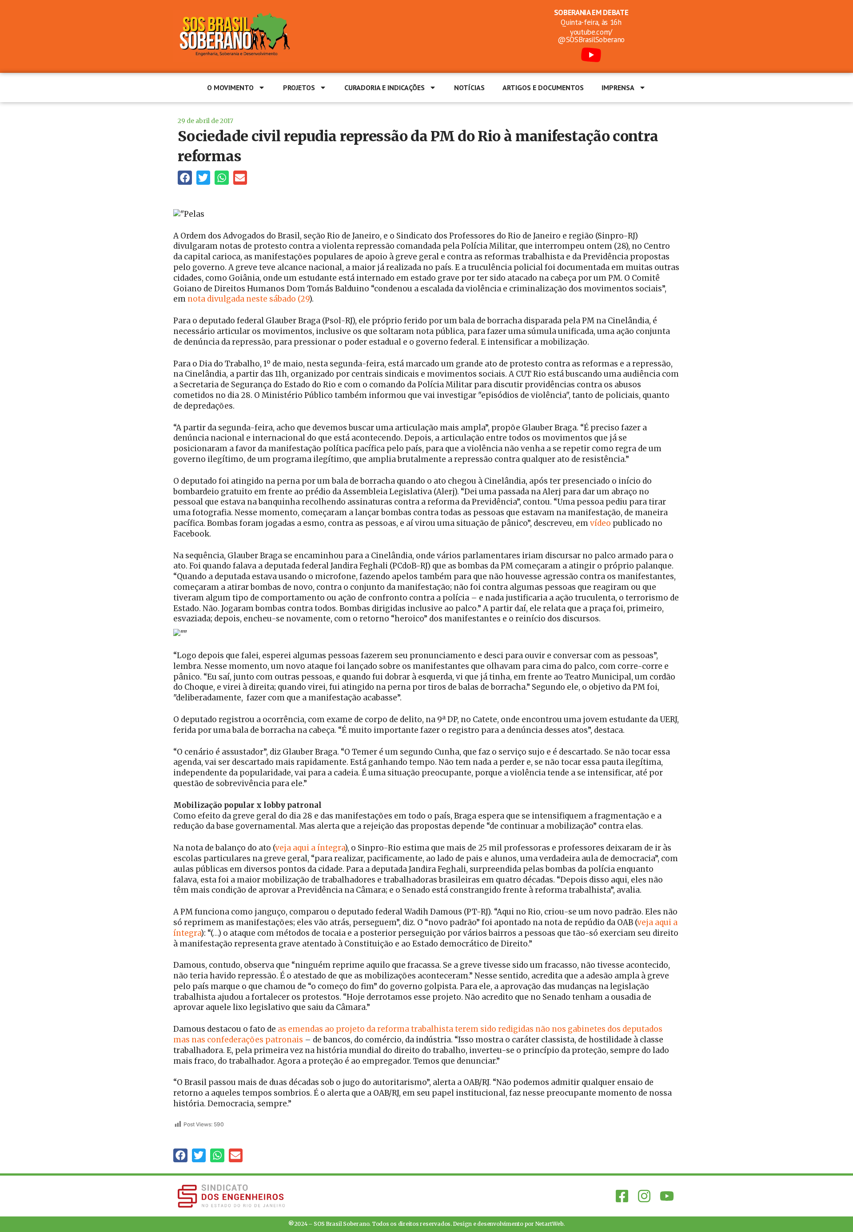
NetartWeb (549, 1223)
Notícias (469, 87)
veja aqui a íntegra (310, 848)
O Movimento (230, 87)
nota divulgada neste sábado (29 (248, 299)
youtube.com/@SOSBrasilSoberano (591, 35)
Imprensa (618, 87)
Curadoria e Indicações (384, 87)
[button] (185, 178)
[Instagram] (644, 1196)
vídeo (600, 523)
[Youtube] (666, 1196)
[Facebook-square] (622, 1196)
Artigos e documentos (543, 87)
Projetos (299, 87)
